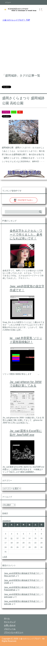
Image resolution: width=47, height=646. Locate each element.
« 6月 (5, 557)
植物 (13, 112)
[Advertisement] (23, 46)
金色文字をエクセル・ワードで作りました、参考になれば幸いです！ (26, 234)
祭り (20, 112)
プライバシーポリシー (13, 632)
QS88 (6, 583)
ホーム (7, 618)
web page (8, 597)
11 (11, 538)
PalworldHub (9, 590)
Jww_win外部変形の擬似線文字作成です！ (22, 573)
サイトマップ (10, 622)
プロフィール (10, 629)
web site (7, 604)
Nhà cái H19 (9, 576)
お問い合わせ (10, 625)
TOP (16, 20)
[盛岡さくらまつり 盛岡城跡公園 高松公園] (23, 142)
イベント (6, 112)
